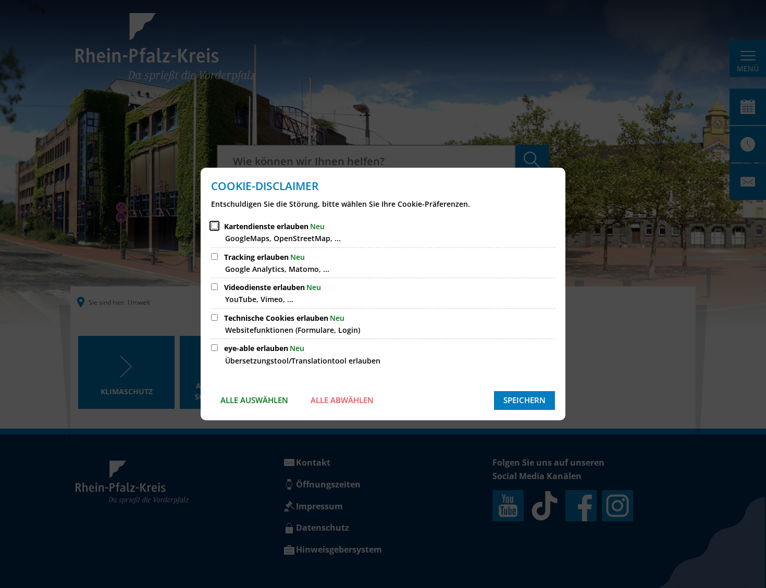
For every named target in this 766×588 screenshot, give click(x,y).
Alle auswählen (254, 400)
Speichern (524, 400)
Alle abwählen (342, 400)
